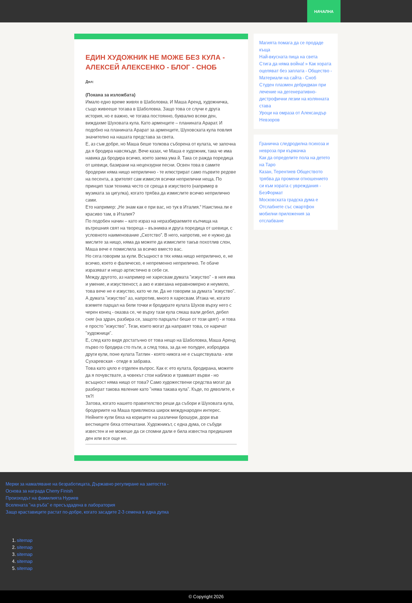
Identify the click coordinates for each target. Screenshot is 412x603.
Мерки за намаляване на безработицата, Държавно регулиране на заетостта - (87, 484)
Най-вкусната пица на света (288, 56)
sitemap (25, 540)
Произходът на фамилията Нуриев (42, 498)
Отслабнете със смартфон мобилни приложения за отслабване (286, 213)
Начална (324, 11)
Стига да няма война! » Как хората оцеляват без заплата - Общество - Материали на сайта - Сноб (295, 70)
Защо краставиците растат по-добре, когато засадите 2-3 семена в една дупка (87, 512)
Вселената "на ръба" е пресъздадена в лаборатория (60, 505)
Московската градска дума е (288, 199)
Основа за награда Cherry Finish (39, 491)
